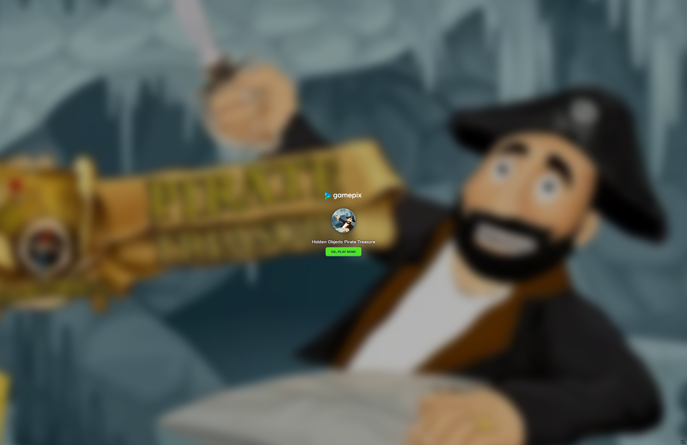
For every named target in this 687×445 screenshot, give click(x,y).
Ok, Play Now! (343, 251)
